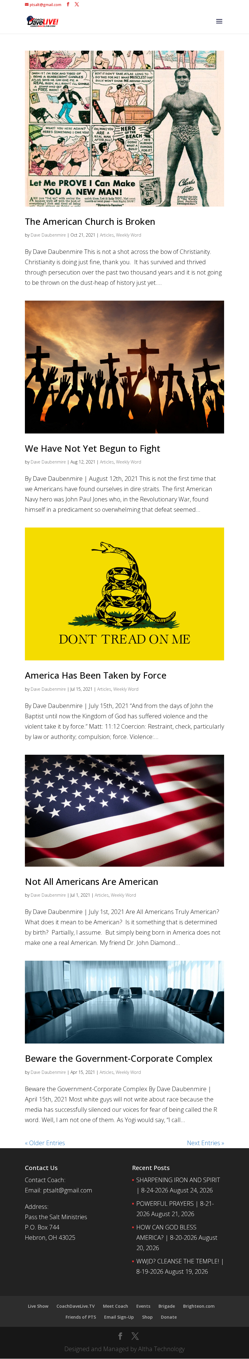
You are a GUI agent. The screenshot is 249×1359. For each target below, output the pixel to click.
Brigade (167, 1306)
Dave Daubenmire (48, 235)
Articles (107, 235)
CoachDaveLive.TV (75, 1306)
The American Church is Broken (90, 221)
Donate (169, 1317)
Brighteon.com (199, 1306)
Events (143, 1306)
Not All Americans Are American (91, 881)
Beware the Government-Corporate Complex (119, 1058)
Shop (147, 1317)
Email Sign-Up (119, 1317)
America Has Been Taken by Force (95, 675)
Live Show (38, 1306)
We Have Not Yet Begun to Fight (92, 448)
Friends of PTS (81, 1317)
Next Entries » (205, 1143)
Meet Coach (115, 1306)
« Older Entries (45, 1143)
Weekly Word (128, 235)
